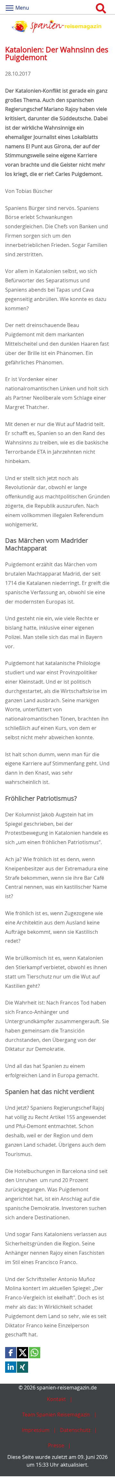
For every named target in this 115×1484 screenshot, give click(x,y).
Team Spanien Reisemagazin (56, 1414)
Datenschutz (75, 1430)
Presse (56, 1445)
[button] (10, 1352)
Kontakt (56, 1399)
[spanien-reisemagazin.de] (57, 26)
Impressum (36, 1430)
